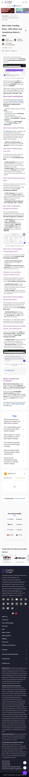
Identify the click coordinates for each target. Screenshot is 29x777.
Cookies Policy (6, 765)
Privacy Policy (6, 761)
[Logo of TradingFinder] (9, 2)
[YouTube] (16, 599)
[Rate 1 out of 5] (16, 478)
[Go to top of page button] (24, 767)
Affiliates (4, 639)
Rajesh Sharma (9, 40)
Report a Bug (6, 632)
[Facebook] (21, 603)
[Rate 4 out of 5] (22, 478)
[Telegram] (25, 599)
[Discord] (12, 603)
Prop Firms (13, 16)
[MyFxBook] (3, 608)
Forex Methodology (7, 623)
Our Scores (5, 642)
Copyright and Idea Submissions (11, 767)
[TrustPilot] (12, 608)
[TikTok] (21, 599)
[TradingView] (3, 599)
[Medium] (8, 603)
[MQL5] (8, 599)
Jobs (3, 629)
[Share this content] (25, 30)
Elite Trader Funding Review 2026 (10, 17)
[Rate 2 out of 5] (18, 478)
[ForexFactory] (25, 603)
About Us (4, 616)
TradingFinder (5, 16)
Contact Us (5, 619)
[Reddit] (3, 603)
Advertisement (6, 635)
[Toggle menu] (25, 773)
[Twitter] (12, 599)
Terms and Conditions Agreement (12, 768)
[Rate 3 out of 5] (20, 478)
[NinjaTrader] (8, 608)
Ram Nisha (20, 40)
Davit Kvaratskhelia (10, 44)
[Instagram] (16, 603)
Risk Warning (6, 763)
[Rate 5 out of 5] (24, 478)
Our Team (5, 626)
